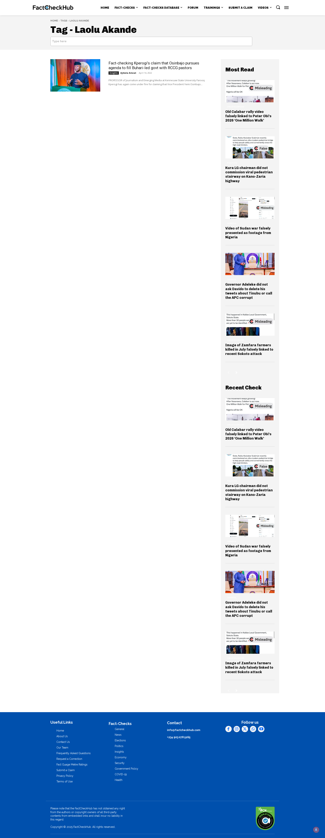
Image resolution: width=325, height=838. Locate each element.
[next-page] (236, 372)
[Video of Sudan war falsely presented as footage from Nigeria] (250, 208)
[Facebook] (228, 729)
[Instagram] (237, 729)
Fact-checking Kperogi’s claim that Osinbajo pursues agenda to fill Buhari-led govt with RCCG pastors (154, 65)
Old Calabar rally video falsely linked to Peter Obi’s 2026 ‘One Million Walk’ (248, 116)
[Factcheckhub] (53, 8)
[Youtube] (261, 729)
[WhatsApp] (253, 729)
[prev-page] (228, 372)
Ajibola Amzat (128, 72)
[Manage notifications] (316, 830)
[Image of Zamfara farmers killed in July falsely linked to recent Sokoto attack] (250, 324)
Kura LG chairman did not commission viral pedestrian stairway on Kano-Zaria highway (249, 174)
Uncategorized (236, 107)
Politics (232, 163)
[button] (278, 7)
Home (54, 20)
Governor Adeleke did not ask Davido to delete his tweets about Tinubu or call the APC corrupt (248, 291)
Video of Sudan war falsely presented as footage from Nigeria (248, 232)
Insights (114, 73)
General (231, 223)
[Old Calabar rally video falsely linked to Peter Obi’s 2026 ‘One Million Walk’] (250, 91)
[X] (245, 729)
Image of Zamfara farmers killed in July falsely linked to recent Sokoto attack (249, 349)
